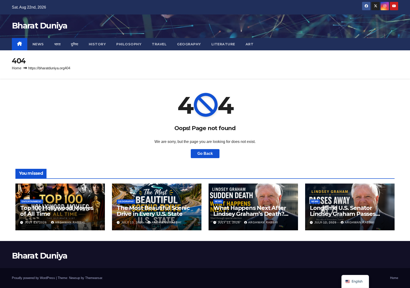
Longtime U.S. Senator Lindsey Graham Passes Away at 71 (343, 213)
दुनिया (74, 44)
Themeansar (93, 278)
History (97, 44)
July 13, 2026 (36, 222)
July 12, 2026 (229, 222)
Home (16, 68)
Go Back (205, 153)
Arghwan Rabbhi (70, 222)
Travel (159, 44)
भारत (57, 44)
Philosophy (128, 44)
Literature (223, 44)
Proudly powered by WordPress (34, 278)
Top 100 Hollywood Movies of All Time (56, 210)
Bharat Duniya (39, 26)
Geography (189, 44)
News (38, 44)
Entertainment (32, 201)
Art (250, 44)
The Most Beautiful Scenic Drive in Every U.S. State (153, 210)
